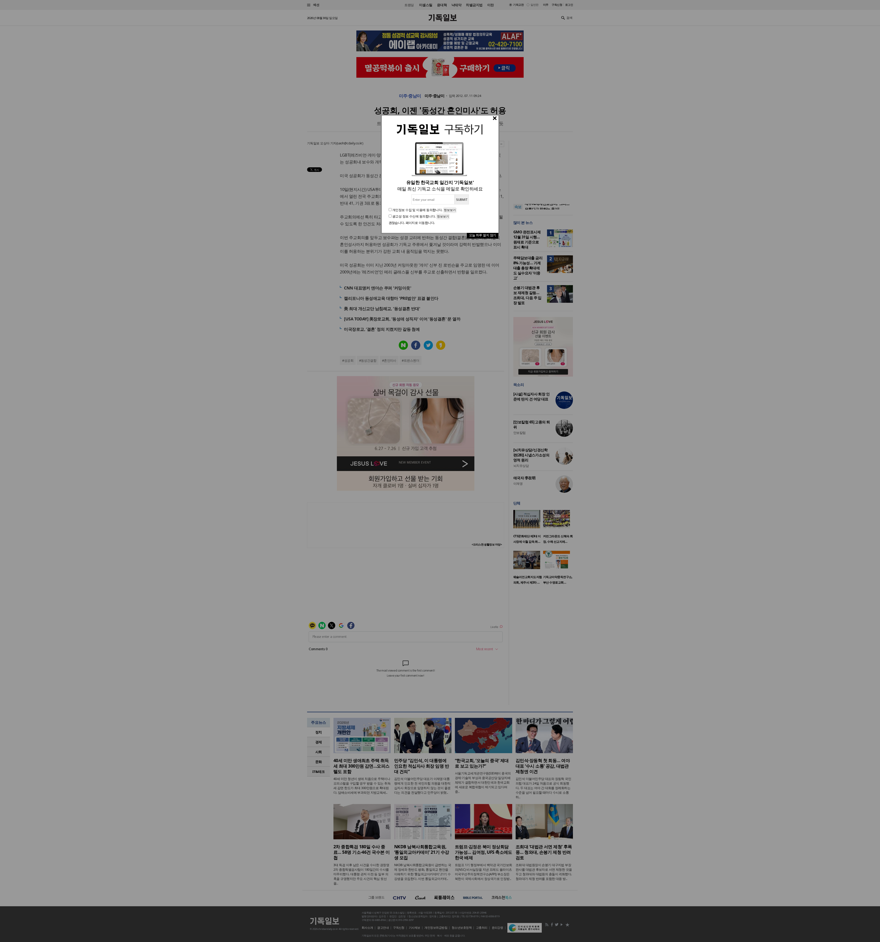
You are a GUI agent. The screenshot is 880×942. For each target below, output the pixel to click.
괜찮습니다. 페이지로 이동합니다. (412, 222)
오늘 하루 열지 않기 (482, 235)
